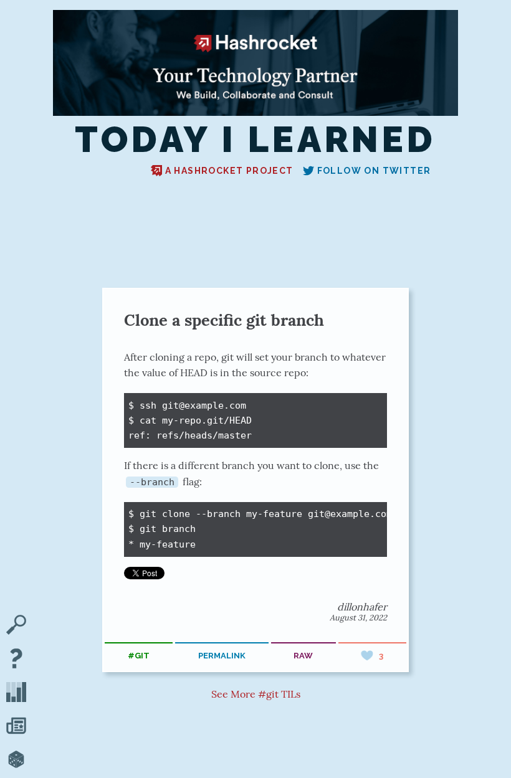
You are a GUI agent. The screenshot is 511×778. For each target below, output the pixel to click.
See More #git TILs (255, 694)
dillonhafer (362, 606)
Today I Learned (255, 139)
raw (303, 655)
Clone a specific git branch (224, 320)
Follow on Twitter (374, 171)
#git (139, 655)
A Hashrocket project (229, 171)
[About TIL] (16, 659)
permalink (222, 655)
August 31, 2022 (358, 617)
